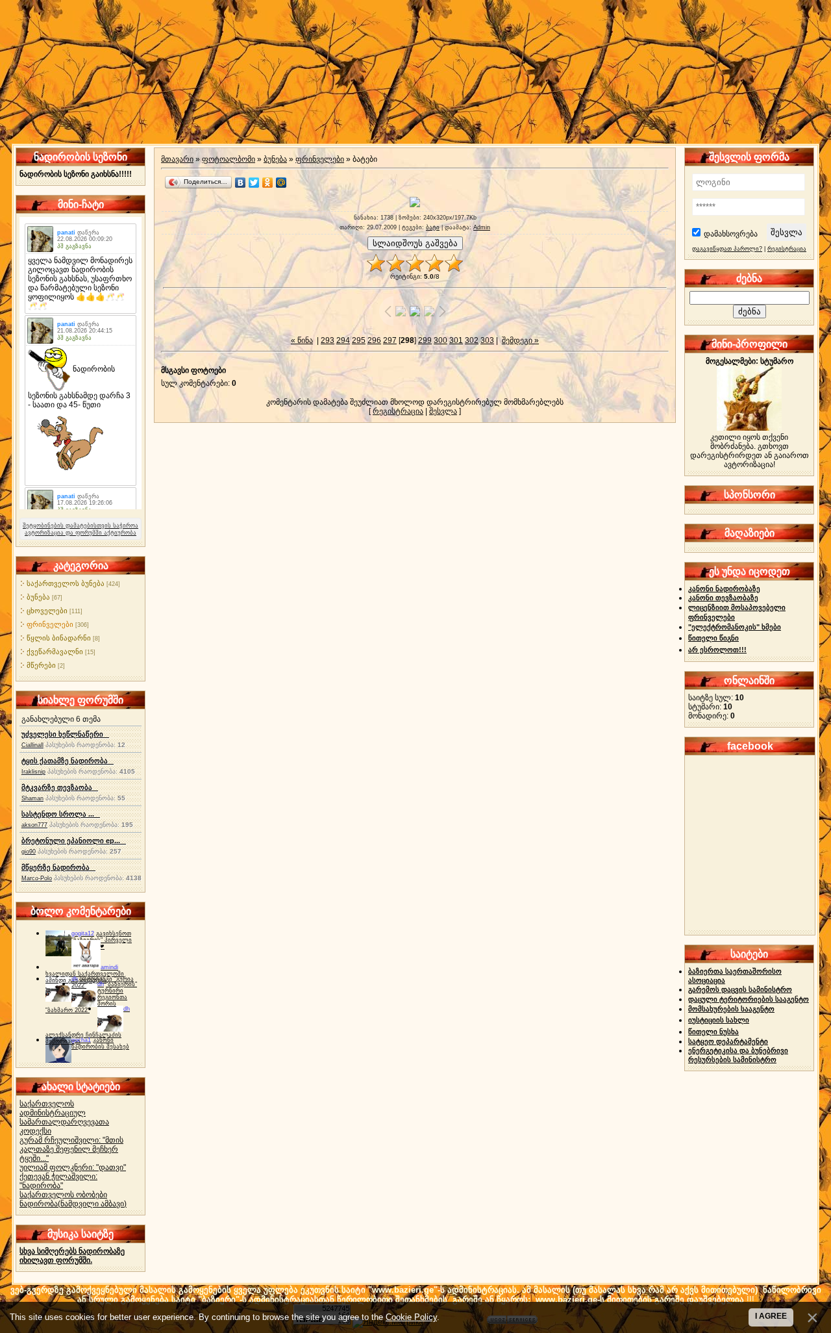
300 (440, 340)
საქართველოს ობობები (63, 1194)
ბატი (433, 227)
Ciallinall (32, 745)
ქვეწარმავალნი (55, 651)
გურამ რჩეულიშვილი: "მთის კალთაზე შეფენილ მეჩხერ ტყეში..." (71, 1149)
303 (487, 340)
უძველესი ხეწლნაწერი (65, 734)
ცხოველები (47, 611)
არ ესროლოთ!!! (717, 650)
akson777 (34, 825)
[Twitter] (254, 182)
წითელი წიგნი (713, 638)
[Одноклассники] (268, 182)
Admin (481, 227)
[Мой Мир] (281, 182)
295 (359, 340)
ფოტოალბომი (228, 159)
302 (471, 340)
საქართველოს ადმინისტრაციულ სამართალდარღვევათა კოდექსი (64, 1117)
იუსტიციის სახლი (718, 1020)
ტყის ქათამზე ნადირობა (67, 761)
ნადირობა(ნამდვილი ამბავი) (73, 1203)
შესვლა (443, 411)
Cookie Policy (411, 1317)
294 (343, 340)
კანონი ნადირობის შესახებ (100, 1043)
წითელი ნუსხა (713, 1031)
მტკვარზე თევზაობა (59, 787)
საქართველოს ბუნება (66, 583)
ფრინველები (50, 624)
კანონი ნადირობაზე (724, 588)
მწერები (41, 665)
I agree (771, 1316)
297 (390, 340)
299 (425, 340)
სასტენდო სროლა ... (60, 814)
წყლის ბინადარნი (59, 638)
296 (374, 340)
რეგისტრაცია (398, 411)
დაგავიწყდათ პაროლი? (727, 249)
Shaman (32, 798)
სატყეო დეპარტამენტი (728, 1041)
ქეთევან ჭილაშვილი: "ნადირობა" (58, 1181)
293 (327, 340)
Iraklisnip (33, 771)
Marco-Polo (36, 878)
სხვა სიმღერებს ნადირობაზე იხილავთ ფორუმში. (72, 1256)
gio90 (28, 851)
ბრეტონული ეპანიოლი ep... (73, 840)
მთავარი (177, 159)
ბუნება (38, 597)
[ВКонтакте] (240, 182)
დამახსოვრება (731, 233)
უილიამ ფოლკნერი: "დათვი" (72, 1167)
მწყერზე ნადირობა (58, 867)
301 (456, 340)
